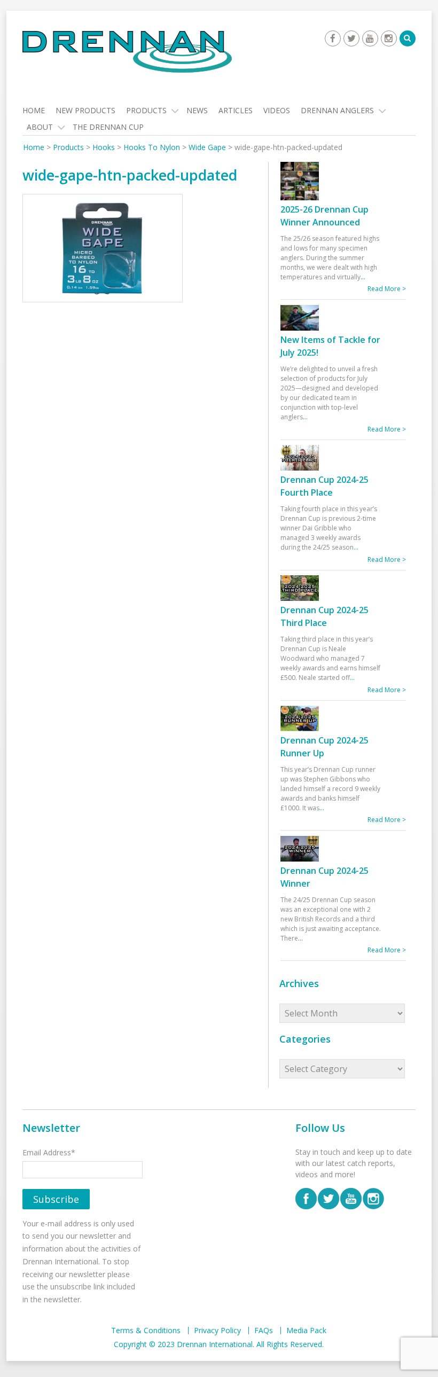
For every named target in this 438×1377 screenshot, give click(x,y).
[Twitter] (351, 38)
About (40, 127)
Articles (235, 110)
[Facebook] (333, 38)
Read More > (386, 288)
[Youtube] (370, 38)
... (363, 276)
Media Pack (306, 1330)
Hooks (103, 147)
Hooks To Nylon (151, 147)
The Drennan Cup (108, 127)
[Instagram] (389, 38)
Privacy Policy (217, 1330)
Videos (276, 110)
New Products (85, 110)
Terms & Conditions (146, 1330)
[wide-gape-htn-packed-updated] (102, 250)
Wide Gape (207, 147)
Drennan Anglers (337, 110)
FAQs (263, 1330)
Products (146, 110)
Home (33, 110)
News (197, 110)
